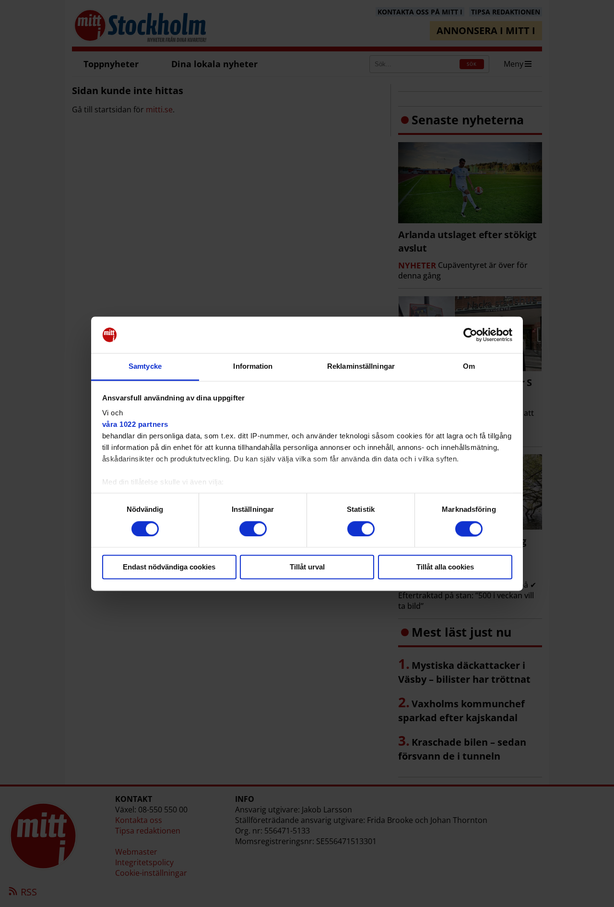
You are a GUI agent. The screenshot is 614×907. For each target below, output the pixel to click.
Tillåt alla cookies (445, 567)
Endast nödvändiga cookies (169, 567)
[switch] (253, 528)
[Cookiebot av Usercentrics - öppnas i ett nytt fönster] (470, 334)
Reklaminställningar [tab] (361, 367)
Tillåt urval (307, 567)
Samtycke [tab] (145, 367)
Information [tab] (252, 367)
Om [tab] (469, 367)
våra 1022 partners (135, 425)
